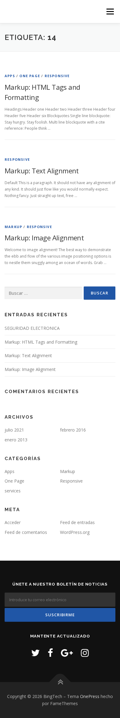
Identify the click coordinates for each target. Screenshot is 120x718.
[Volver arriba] (60, 682)
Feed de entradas (77, 522)
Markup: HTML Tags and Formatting (41, 342)
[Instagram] (85, 652)
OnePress (89, 696)
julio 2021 (14, 430)
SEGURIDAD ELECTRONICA (32, 328)
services (13, 491)
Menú (110, 11)
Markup (13, 226)
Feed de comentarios (26, 532)
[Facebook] (50, 652)
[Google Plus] (67, 652)
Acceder (13, 522)
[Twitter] (35, 652)
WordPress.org (75, 532)
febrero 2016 (73, 430)
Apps (10, 75)
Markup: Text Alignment (42, 170)
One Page (29, 75)
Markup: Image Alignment (44, 237)
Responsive (57, 75)
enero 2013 (16, 440)
